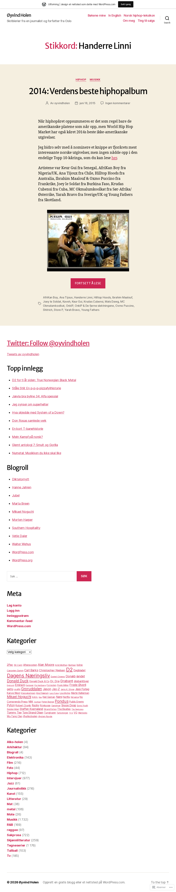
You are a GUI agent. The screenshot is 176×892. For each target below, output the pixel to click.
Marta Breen (20, 503)
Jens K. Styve (68, 689)
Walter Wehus (21, 544)
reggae (12, 830)
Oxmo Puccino (124, 305)
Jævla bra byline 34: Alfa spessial (35, 396)
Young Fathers (90, 310)
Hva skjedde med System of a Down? (38, 412)
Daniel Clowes (58, 676)
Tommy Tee (14, 712)
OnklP (69, 305)
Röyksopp (45, 705)
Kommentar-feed (19, 621)
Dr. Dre (54, 681)
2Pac (10, 665)
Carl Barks (31, 670)
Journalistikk (16, 788)
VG (75, 712)
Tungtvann (50, 712)
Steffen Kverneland (31, 709)
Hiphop (81, 79)
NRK (31, 701)
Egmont (10, 685)
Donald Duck (18, 681)
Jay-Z (56, 689)
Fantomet (30, 685)
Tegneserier (16, 845)
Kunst (11, 793)
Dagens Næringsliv (28, 676)
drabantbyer (81, 681)
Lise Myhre (65, 693)
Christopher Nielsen (52, 670)
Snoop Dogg (68, 705)
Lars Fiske (54, 693)
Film (10, 762)
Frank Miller (63, 685)
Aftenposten (30, 664)
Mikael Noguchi (23, 511)
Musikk (95, 79)
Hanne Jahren (21, 487)
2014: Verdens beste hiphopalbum (88, 91)
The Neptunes (77, 709)
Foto (10, 768)
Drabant (66, 681)
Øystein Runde (45, 716)
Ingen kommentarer (117, 103)
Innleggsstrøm (18, 616)
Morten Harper (22, 520)
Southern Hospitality (26, 528)
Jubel (16, 495)
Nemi (59, 697)
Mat (10, 804)
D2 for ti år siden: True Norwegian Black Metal (44, 380)
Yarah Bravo (72, 310)
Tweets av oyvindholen (23, 354)
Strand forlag (50, 709)
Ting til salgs (146, 20)
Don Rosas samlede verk (29, 420)
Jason (47, 689)
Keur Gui (77, 301)
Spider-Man (13, 709)
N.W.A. (35, 697)
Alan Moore (46, 665)
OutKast (37, 702)
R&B (10, 824)
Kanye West (13, 692)
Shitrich (47, 310)
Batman (72, 665)
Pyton (11, 705)
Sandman (55, 705)
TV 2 (71, 713)
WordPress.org (22, 560)
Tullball (12, 850)
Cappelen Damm (15, 670)
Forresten (51, 685)
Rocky (35, 705)
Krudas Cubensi (93, 301)
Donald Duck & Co (39, 681)
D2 (69, 670)
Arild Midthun (61, 665)
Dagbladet (79, 670)
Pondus (61, 701)
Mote (10, 814)
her (114, 158)
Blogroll (12, 752)
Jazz (10, 783)
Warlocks (82, 712)
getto (10, 689)
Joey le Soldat (52, 301)
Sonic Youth (82, 705)
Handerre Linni (83, 297)
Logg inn (13, 610)
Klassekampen (28, 693)
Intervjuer (14, 778)
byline (80, 665)
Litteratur (14, 799)
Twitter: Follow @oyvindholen (48, 343)
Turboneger (62, 713)
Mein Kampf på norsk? (27, 437)
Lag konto (14, 605)
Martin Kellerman (80, 692)
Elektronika (15, 757)
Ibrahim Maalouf (122, 297)
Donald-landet (75, 676)
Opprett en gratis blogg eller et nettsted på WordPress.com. (84, 882)
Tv (9, 856)
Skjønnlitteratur (18, 840)
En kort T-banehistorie (27, 428)
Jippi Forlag (82, 689)
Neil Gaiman (49, 697)
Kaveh (66, 301)
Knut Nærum (42, 693)
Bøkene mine (97, 15)
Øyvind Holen (19, 15)
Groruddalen (31, 689)
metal (11, 809)
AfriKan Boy (50, 297)
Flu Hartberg (40, 685)
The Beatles (64, 709)
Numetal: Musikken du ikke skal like (36, 453)
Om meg (129, 20)
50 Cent (18, 665)
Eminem (20, 685)
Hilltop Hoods (102, 297)
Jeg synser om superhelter (30, 404)
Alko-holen (15, 742)
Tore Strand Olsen (32, 712)
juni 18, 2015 (88, 103)
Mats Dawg (112, 301)
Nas (40, 697)
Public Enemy (76, 701)
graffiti (17, 689)
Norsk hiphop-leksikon (139, 15)
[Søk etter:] (40, 577)
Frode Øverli (77, 685)
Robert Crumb (23, 705)
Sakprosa (14, 835)
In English (114, 15)
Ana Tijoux (66, 297)
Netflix (66, 696)
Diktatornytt (20, 479)
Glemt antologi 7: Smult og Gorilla (35, 445)
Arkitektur (14, 747)
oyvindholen (62, 103)
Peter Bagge (48, 701)
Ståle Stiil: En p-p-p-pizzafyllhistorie (36, 388)
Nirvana (75, 697)
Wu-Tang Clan (14, 716)
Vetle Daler (19, 536)
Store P (58, 310)
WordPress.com (23, 552)
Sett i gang (126, 4)
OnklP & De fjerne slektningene (94, 305)
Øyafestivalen (30, 716)
